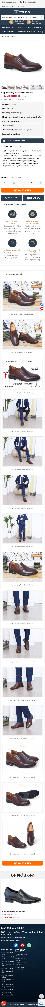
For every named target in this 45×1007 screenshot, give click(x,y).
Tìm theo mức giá (9, 32)
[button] (2, 87)
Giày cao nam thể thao (8, 964)
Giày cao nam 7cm (8, 987)
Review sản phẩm (8, 6)
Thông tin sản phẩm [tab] (14, 274)
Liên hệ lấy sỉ (20, 6)
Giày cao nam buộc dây (8, 957)
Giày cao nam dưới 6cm (8, 980)
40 (23, 183)
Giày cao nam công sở (8, 972)
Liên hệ (40, 32)
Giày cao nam (17, 27)
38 (5, 183)
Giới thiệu (23, 2)
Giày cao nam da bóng (7, 976)
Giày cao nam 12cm (8, 995)
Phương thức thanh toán (20, 968)
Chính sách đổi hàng (21, 959)
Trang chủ (6, 27)
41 (31, 183)
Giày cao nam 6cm (8, 984)
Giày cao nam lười (8, 961)
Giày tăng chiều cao (7, 953)
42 (40, 183)
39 (14, 183)
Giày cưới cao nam (8, 968)
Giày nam (28, 27)
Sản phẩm (38, 27)
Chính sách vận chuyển (21, 963)
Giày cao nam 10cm (8, 992)
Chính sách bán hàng (9, 2)
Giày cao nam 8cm (8, 989)
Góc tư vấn (32, 2)
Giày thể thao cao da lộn (11, 911)
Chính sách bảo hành (21, 955)
